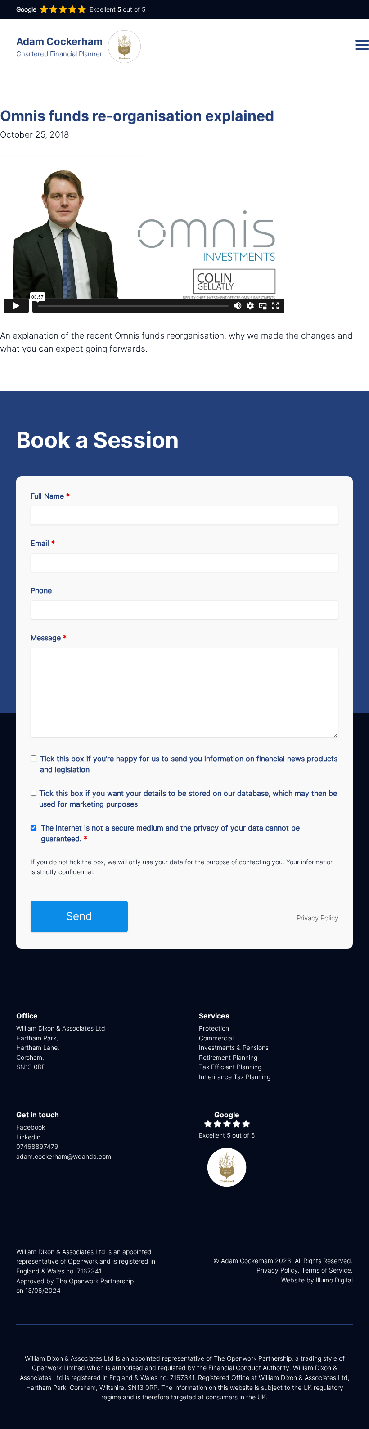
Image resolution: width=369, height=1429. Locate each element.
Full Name (50, 495)
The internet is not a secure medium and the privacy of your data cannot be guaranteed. (170, 833)
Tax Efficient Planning (230, 1067)
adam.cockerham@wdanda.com (63, 1156)
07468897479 (37, 1146)
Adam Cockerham (59, 47)
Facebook (30, 1127)
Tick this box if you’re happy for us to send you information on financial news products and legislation (189, 764)
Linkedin (28, 1137)
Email (43, 543)
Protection (214, 1028)
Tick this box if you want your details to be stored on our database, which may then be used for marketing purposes (188, 798)
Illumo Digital (334, 1280)
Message (49, 637)
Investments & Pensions (234, 1047)
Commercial (216, 1038)
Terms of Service (326, 1270)
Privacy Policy (317, 918)
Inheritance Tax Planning (234, 1077)
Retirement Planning (228, 1057)
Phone (41, 590)
